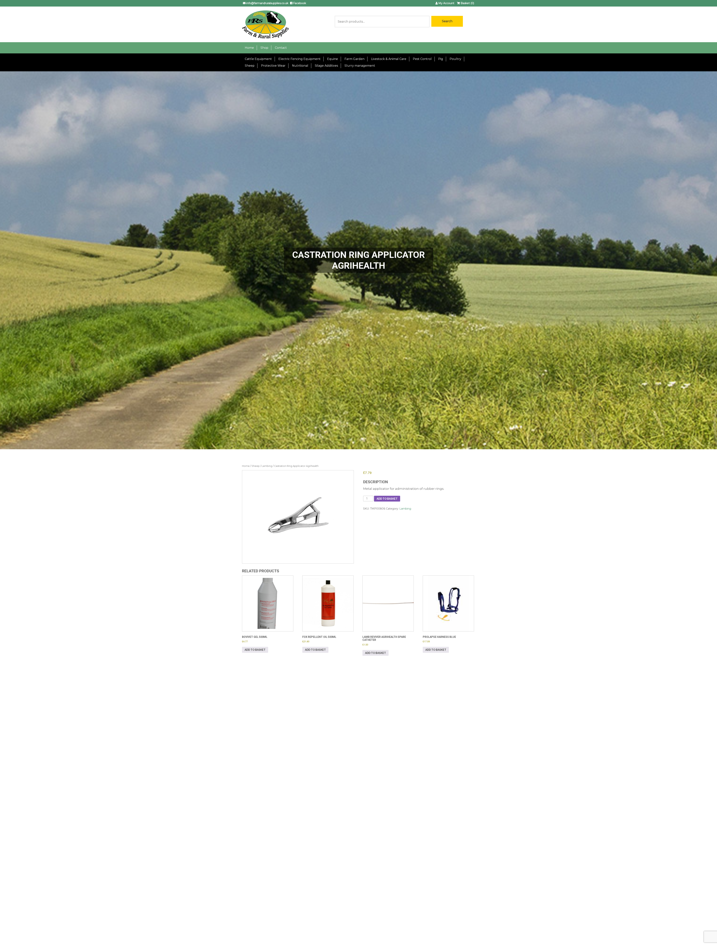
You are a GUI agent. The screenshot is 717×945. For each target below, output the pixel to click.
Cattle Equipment (258, 59)
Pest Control (422, 59)
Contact (281, 47)
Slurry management (359, 65)
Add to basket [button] (255, 649)
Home (249, 47)
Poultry (455, 59)
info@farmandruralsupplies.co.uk (267, 3)
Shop (264, 47)
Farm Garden (354, 59)
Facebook (299, 3)
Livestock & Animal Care (388, 59)
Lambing (267, 466)
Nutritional (300, 65)
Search (447, 21)
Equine (332, 59)
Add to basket (387, 498)
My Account (446, 3)
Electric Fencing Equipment (299, 59)
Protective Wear (273, 65)
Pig (440, 59)
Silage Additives (326, 65)
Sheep (249, 65)
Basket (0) (467, 3)
